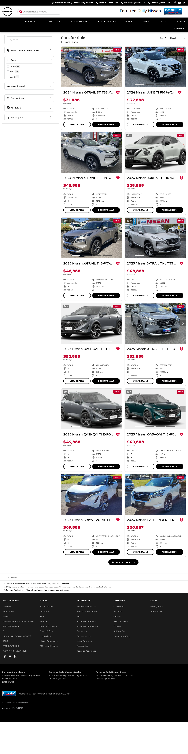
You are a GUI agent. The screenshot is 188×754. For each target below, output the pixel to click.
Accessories (82, 646)
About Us (118, 611)
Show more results (123, 562)
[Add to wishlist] (118, 92)
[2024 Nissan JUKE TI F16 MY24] (155, 67)
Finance (181, 21)
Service (129, 21)
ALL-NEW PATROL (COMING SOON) (18, 621)
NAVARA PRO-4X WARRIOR (14, 651)
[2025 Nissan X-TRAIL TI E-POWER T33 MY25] (91, 238)
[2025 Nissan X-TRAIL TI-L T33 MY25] (155, 238)
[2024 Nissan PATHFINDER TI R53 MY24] (155, 494)
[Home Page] (7, 11)
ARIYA (5, 641)
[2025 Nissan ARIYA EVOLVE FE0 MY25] (91, 494)
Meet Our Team (121, 621)
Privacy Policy (156, 606)
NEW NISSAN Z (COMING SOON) (17, 636)
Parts (147, 21)
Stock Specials (46, 606)
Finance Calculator (48, 626)
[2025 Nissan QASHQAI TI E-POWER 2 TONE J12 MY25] (155, 409)
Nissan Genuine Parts (86, 621)
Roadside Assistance (86, 651)
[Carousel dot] (75, 84)
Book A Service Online (87, 611)
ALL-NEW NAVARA (11, 626)
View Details (77, 124)
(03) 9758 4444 (15, 678)
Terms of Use (156, 611)
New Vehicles (30, 21)
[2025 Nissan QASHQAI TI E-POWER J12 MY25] (91, 409)
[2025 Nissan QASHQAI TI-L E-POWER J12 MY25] (91, 323)
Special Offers (106, 21)
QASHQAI (7, 606)
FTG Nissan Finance (49, 646)
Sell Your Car (79, 21)
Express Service (84, 636)
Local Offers (45, 636)
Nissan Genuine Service (87, 626)
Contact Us (119, 606)
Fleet (163, 21)
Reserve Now (106, 124)
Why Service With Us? (86, 606)
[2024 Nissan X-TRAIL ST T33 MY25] (91, 67)
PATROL (6, 616)
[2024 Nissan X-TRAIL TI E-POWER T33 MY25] (91, 152)
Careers (117, 616)
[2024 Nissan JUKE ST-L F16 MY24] (155, 152)
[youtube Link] (179, 3)
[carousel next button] (119, 67)
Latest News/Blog (122, 636)
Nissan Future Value (49, 641)
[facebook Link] (175, 3)
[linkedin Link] (184, 3)
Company (180, 28)
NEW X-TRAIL (8, 611)
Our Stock (54, 21)
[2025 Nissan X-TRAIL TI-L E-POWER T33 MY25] (155, 323)
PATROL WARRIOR (11, 646)
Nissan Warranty (84, 641)
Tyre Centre (82, 631)
